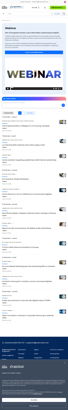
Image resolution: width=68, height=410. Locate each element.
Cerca (64, 14)
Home (3, 20)
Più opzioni (34, 406)
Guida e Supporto (25, 2)
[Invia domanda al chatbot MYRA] (63, 105)
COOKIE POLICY (37, 393)
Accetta (34, 400)
